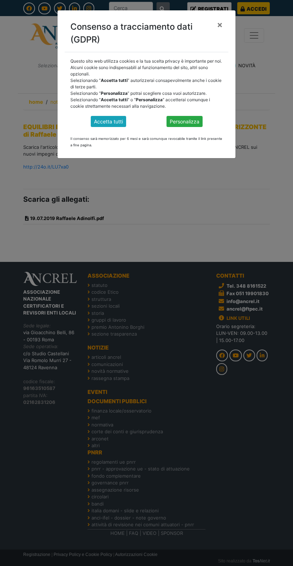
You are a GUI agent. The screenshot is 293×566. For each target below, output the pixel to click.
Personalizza (184, 121)
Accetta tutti (108, 121)
